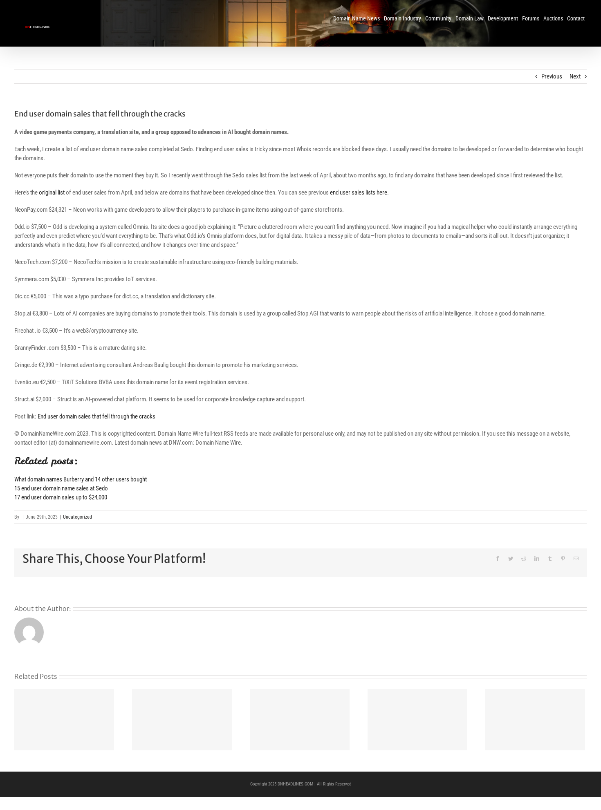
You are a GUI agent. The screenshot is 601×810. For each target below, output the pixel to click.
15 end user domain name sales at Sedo (61, 488)
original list (52, 192)
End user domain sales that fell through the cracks (96, 416)
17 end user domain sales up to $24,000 (60, 497)
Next (575, 76)
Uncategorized (77, 517)
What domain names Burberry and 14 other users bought (80, 479)
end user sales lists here (358, 192)
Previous (551, 76)
